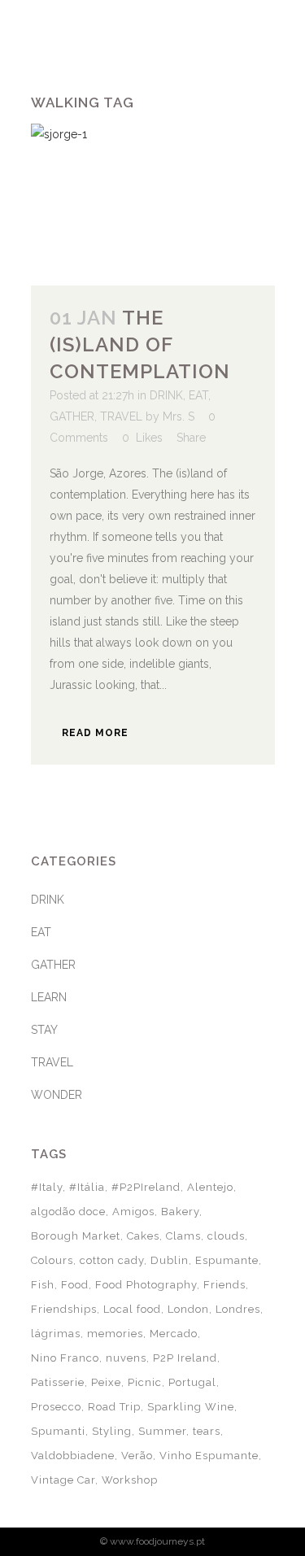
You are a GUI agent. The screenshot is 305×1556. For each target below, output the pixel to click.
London (188, 1309)
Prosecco (56, 1407)
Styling (112, 1431)
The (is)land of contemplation (140, 344)
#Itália (87, 1187)
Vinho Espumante (209, 1455)
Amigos (133, 1211)
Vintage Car (63, 1480)
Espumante (227, 1260)
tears (206, 1431)
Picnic (145, 1382)
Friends (224, 1285)
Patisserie (58, 1382)
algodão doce (68, 1211)
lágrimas (56, 1333)
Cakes (143, 1236)
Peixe (106, 1382)
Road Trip (114, 1407)
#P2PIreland (146, 1187)
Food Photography (146, 1285)
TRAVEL (121, 416)
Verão (137, 1455)
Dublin (169, 1260)
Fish (42, 1285)
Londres (238, 1309)
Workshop (130, 1480)
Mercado (174, 1333)
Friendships (64, 1309)
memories (115, 1333)
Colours (52, 1260)
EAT (198, 395)
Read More (95, 733)
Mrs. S (178, 416)
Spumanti (58, 1431)
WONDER (56, 1094)
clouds (226, 1236)
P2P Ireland (185, 1358)
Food (75, 1285)
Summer (162, 1431)
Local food (132, 1309)
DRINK (166, 395)
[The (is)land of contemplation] (153, 204)
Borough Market (75, 1236)
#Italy (47, 1187)
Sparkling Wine (190, 1407)
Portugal (192, 1382)
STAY (44, 1029)
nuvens (126, 1358)
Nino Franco (65, 1358)
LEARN (49, 997)
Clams (183, 1236)
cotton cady (112, 1260)
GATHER (72, 416)
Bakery (180, 1211)
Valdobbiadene (73, 1455)
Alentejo (210, 1187)
